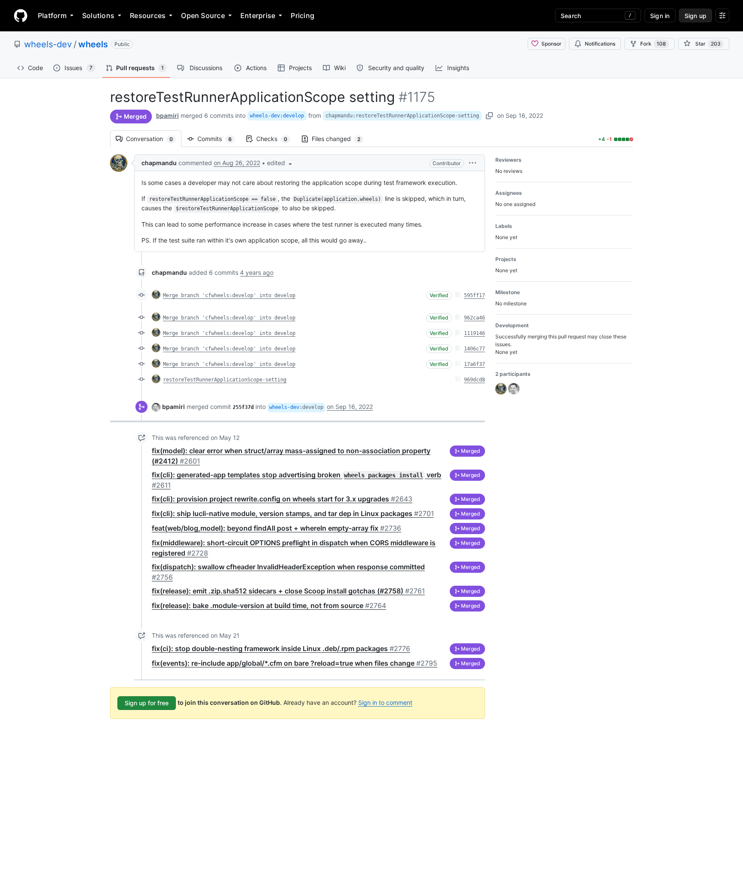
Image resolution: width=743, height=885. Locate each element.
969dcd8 (474, 380)
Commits (218, 138)
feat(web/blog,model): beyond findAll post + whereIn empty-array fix (276, 528)
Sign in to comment (385, 702)
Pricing (302, 15)
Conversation (153, 138)
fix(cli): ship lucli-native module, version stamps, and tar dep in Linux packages (293, 513)
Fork (653, 43)
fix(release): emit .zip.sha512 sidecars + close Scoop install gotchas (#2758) (288, 591)
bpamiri (167, 115)
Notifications (600, 43)
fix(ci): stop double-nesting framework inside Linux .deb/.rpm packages (281, 648)
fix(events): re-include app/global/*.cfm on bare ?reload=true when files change (294, 663)
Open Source (203, 15)
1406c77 (474, 349)
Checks (276, 138)
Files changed (340, 138)
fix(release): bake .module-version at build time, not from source (269, 605)
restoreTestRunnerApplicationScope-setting (224, 380)
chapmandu (159, 162)
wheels (93, 44)
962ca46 (474, 318)
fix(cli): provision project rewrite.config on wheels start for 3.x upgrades (282, 499)
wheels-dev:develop (277, 116)
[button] (280, 162)
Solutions (98, 15)
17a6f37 (474, 364)
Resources (148, 15)
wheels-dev (48, 44)
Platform (52, 15)
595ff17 (474, 295)
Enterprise (257, 15)
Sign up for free (147, 703)
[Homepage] (21, 15)
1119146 (474, 333)
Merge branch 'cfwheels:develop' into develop (229, 295)
